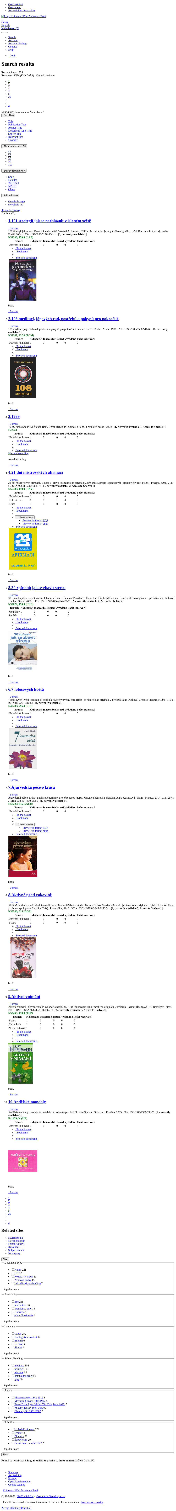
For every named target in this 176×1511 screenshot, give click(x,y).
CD (16, 1273)
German (18, 1344)
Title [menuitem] (10, 121)
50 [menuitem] (9, 161)
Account (13, 40)
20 (9, 96)
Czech (17, 1333)
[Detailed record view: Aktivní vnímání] (20, 1082)
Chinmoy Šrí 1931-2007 (27, 1411)
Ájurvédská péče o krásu (31, 787)
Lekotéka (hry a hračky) (27, 1283)
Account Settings (17, 43)
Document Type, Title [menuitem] (20, 130)
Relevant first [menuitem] (15, 136)
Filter (5, 1259)
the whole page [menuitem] (16, 201)
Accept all (6, 1508)
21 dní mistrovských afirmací (35, 472)
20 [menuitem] (9, 155)
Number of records (14, 146)
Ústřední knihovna (24, 1429)
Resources (13, 1246)
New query (14, 1253)
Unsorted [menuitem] (13, 140)
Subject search (16, 1250)
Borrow (13, 228)
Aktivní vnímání (24, 996)
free (16, 1301)
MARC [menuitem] (12, 186)
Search (12, 37)
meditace (19, 1365)
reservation (20, 1305)
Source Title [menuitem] (14, 133)
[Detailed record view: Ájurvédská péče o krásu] (22, 875)
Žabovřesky (20, 1439)
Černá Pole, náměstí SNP (28, 1443)
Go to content (15, 4)
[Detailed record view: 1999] (18, 453)
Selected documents (26, 257)
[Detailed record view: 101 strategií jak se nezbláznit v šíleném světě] (22, 299)
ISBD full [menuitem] (13, 183)
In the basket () (10, 28)
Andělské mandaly (27, 1102)
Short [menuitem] (11, 176)
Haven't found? (16, 1240)
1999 (14, 416)
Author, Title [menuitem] (15, 127)
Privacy (12, 1478)
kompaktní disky (23, 1375)
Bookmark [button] (21, 251)
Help (11, 49)
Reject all (26, 1508)
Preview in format (35, 520)
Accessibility (15, 1475)
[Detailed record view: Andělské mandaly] (22, 1180)
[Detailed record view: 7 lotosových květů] (22, 768)
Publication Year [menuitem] (17, 124)
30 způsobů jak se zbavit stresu (36, 587)
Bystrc (17, 1432)
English (5, 25)
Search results (15, 1237)
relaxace (18, 1372)
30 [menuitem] (9, 158)
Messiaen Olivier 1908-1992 (29, 1400)
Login (12, 55)
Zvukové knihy (22, 1280)
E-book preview (24, 517)
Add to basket (10, 195)
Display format (14, 170)
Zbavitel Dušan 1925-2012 (29, 1407)
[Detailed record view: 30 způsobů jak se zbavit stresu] (22, 670)
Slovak (18, 1347)
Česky (4, 22)
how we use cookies (92, 1502)
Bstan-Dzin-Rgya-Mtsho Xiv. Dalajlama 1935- (39, 1404)
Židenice (19, 1436)
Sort (8, 115)
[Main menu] (6, 32)
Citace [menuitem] (11, 189)
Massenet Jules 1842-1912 (28, 1397)
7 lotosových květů (26, 689)
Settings (16, 1508)
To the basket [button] (23, 248)
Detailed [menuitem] (12, 179)
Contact (12, 46)
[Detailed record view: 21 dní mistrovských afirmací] (22, 568)
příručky (19, 1368)
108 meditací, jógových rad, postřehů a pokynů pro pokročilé (63, 318)
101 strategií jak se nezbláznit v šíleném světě (49, 221)
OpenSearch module (19, 1481)
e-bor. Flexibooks (23, 1315)
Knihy (17, 1269)
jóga (16, 1379)
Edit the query (16, 1243)
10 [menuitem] (9, 152)
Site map (13, 1472)
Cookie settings (16, 1484)
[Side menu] (2, 32)
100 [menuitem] (10, 164)
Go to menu (14, 7)
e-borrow (19, 1312)
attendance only (22, 1308)
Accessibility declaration (21, 10)
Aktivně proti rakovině (30, 895)
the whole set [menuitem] (15, 204)
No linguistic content (25, 1337)
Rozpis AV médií (23, 1276)
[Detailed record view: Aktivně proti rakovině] (22, 977)
